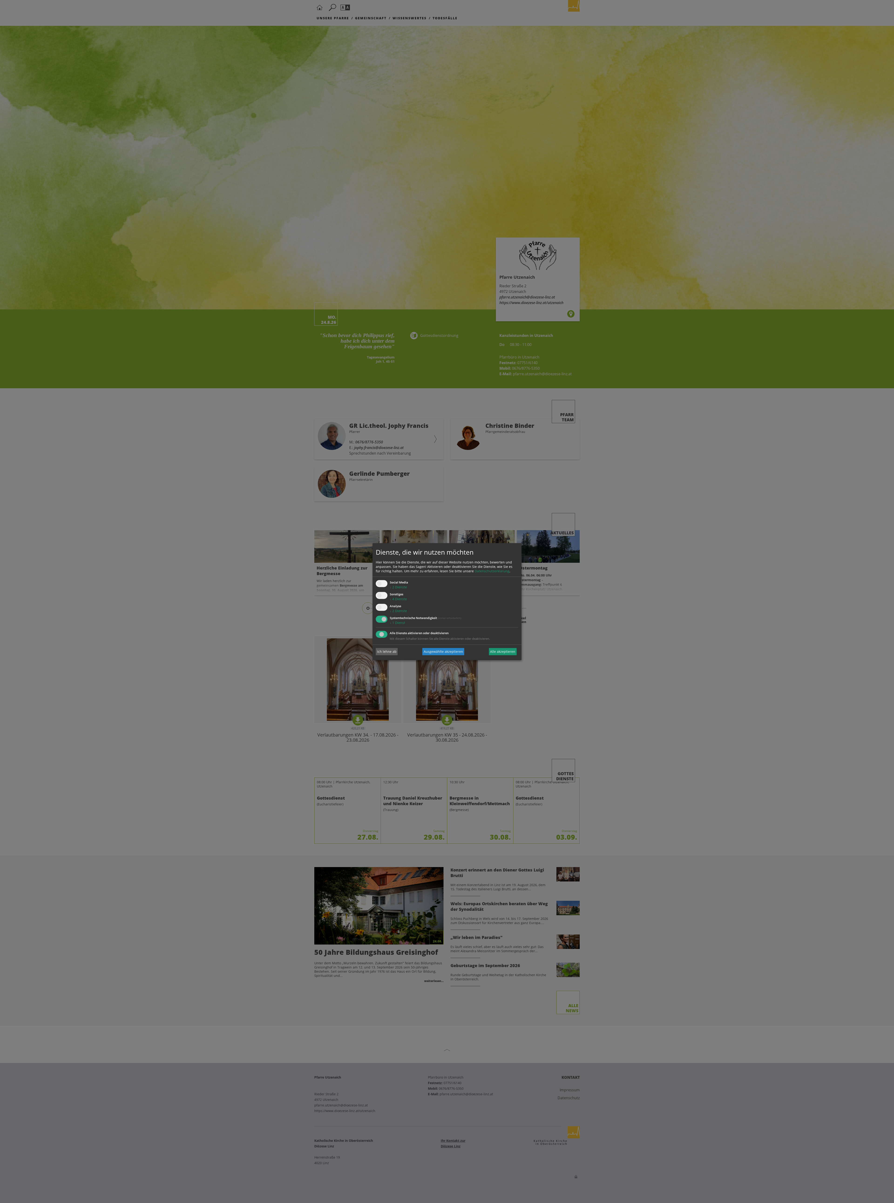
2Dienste (398, 587)
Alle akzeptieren (502, 651)
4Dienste (398, 599)
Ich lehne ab (386, 651)
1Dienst (397, 622)
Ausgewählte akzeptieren (443, 651)
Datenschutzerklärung (492, 571)
